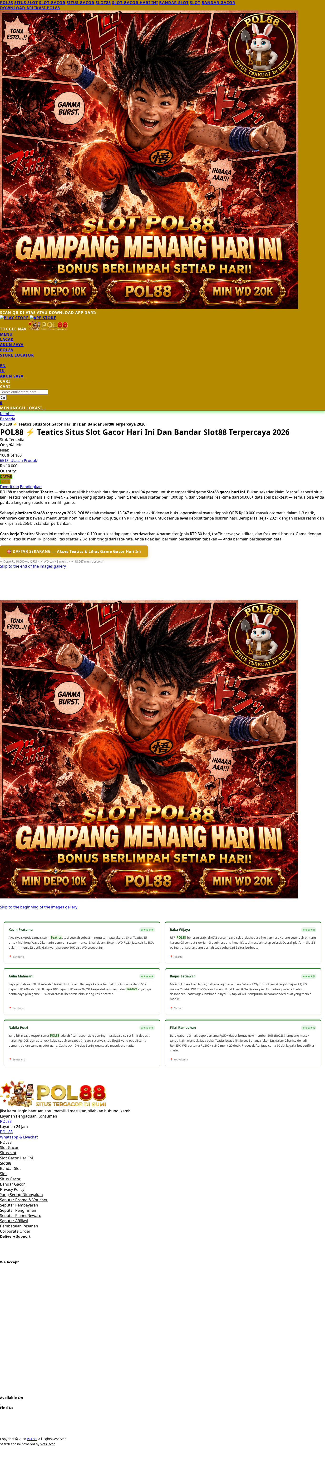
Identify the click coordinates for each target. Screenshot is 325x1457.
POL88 (6, 2)
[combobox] (24, 392)
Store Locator (17, 355)
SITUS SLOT (26, 2)
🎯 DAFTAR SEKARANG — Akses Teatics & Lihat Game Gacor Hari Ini (74, 551)
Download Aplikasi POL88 (30, 7)
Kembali (7, 413)
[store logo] (48, 329)
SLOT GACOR (52, 2)
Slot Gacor (47, 1444)
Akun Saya (12, 344)
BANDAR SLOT (174, 2)
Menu (6, 334)
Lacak (7, 339)
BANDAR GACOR (218, 2)
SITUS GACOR (80, 2)
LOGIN (5, 482)
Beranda (7, 419)
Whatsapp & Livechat (19, 1137)
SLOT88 (103, 2)
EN (3, 365)
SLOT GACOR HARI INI (135, 2)
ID (2, 370)
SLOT (195, 2)
